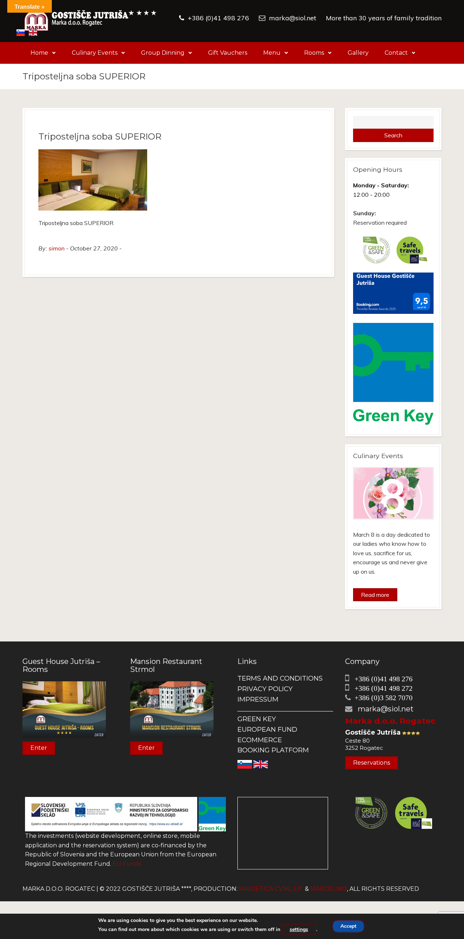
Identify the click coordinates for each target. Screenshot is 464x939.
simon (57, 248)
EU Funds (127, 863)
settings (299, 929)
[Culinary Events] (393, 493)
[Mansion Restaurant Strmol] (172, 709)
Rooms (314, 52)
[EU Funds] (111, 813)
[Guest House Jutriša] (90, 21)
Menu (272, 52)
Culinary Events (94, 52)
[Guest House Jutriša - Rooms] (64, 709)
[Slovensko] (244, 763)
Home (39, 52)
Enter (38, 747)
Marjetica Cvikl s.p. (271, 888)
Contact (396, 52)
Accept (348, 926)
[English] (260, 763)
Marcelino (328, 888)
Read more (375, 594)
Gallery (358, 52)
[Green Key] (212, 813)
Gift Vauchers (227, 52)
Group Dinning (163, 52)
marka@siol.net (292, 18)
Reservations (371, 762)
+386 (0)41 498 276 (218, 18)
